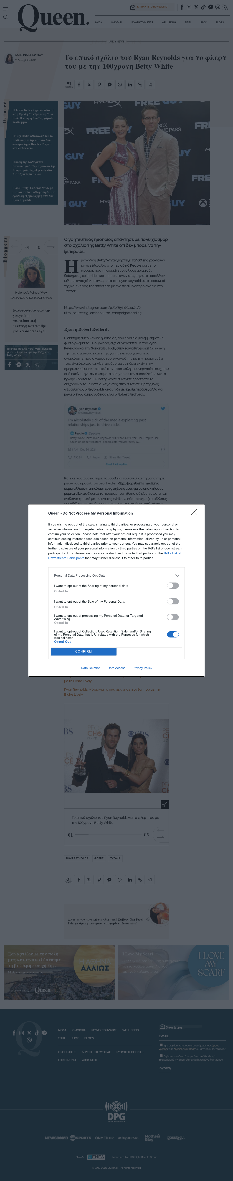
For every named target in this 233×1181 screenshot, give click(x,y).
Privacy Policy (142, 668)
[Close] (195, 513)
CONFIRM (83, 651)
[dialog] (116, 590)
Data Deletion (91, 668)
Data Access (116, 668)
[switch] (173, 586)
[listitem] (116, 575)
